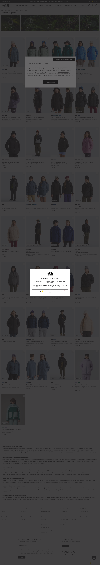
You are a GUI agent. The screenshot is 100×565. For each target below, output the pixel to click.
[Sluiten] (67, 272)
